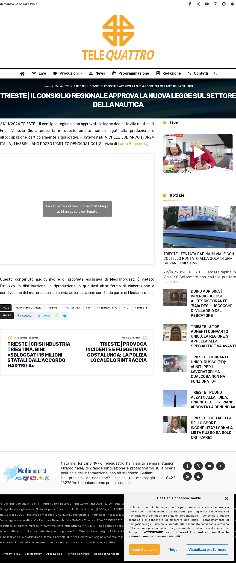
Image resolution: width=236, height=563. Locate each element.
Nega (173, 550)
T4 (89, 307)
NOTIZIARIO (72, 307)
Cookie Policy (33, 553)
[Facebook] (189, 4)
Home (46, 86)
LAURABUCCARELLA (29, 307)
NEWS (53, 307)
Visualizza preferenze (207, 550)
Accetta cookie (144, 550)
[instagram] (215, 4)
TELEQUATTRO (108, 307)
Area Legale (54, 553)
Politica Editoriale (78, 553)
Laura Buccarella (132, 144)
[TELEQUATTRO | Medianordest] (118, 15)
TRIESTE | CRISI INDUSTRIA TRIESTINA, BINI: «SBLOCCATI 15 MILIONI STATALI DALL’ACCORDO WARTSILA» (38, 352)
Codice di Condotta (107, 553)
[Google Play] (223, 4)
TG (127, 307)
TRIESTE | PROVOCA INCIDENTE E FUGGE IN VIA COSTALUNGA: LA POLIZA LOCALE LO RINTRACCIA (116, 349)
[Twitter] (198, 4)
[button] (226, 498)
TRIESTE (142, 307)
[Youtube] (206, 4)
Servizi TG (62, 86)
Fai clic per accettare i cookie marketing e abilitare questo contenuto (77, 209)
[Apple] (232, 4)
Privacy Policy (11, 553)
